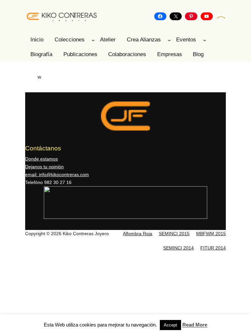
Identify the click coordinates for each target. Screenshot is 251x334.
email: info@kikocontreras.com (57, 174)
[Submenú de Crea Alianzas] (169, 40)
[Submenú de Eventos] (204, 40)
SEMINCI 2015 (174, 233)
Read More (194, 324)
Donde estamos (41, 158)
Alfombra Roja (137, 233)
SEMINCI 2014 (178, 247)
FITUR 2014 (213, 247)
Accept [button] (170, 325)
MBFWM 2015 (211, 233)
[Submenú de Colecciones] (93, 40)
